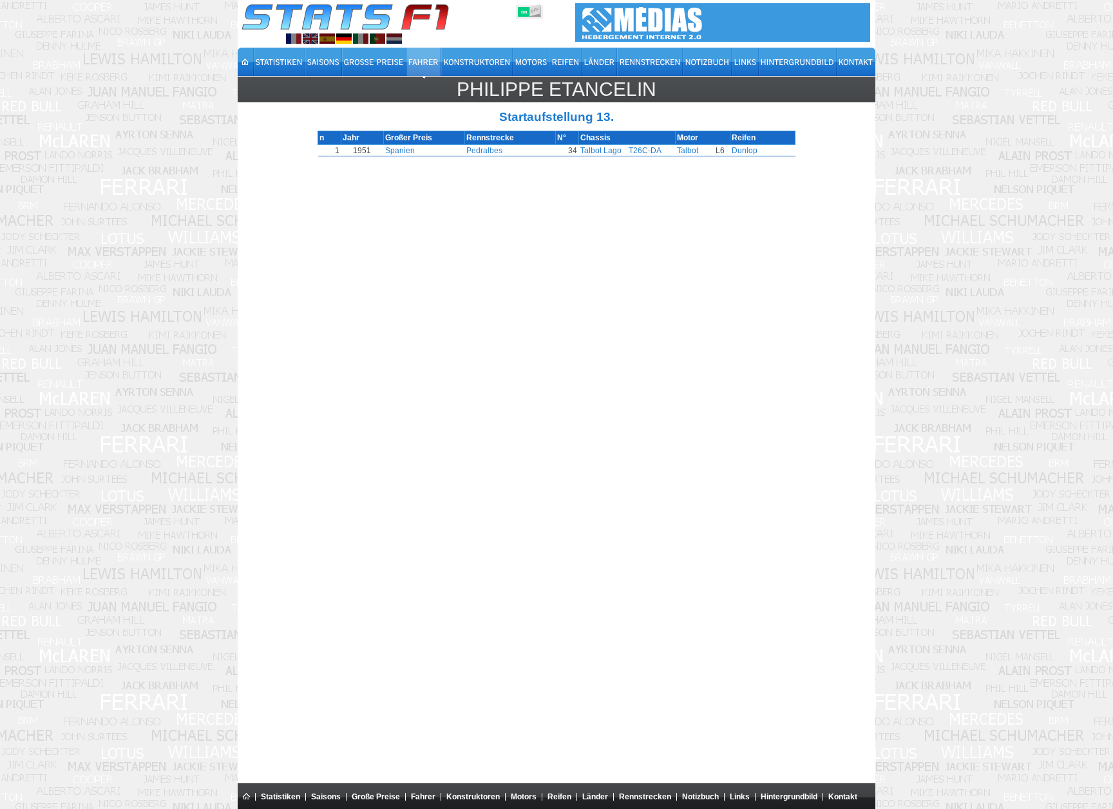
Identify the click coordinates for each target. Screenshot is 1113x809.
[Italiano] (360, 38)
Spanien (400, 150)
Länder (595, 796)
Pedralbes (484, 150)
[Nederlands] (394, 38)
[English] (310, 38)
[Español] (327, 38)
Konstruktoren (473, 796)
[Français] (293, 38)
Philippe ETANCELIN (556, 89)
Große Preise (376, 796)
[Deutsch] (344, 38)
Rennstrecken (645, 796)
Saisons (326, 796)
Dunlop (744, 150)
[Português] (377, 38)
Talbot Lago (601, 150)
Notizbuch (700, 796)
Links (740, 796)
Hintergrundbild (789, 796)
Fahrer (423, 796)
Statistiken (280, 796)
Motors (524, 796)
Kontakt (842, 796)
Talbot (687, 150)
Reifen (559, 796)
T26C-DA (645, 150)
